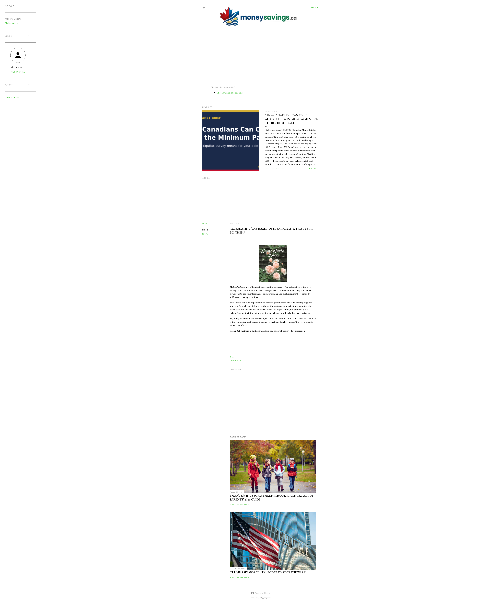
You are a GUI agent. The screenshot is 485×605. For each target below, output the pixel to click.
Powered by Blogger (262, 593)
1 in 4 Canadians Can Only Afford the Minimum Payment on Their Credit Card (292, 119)
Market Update (11, 23)
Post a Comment (277, 169)
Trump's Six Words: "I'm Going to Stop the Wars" (268, 572)
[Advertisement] (258, 56)
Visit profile (18, 72)
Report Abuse (12, 98)
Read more (314, 168)
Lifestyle (206, 234)
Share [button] (267, 169)
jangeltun (267, 598)
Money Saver (18, 67)
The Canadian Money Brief (229, 92)
